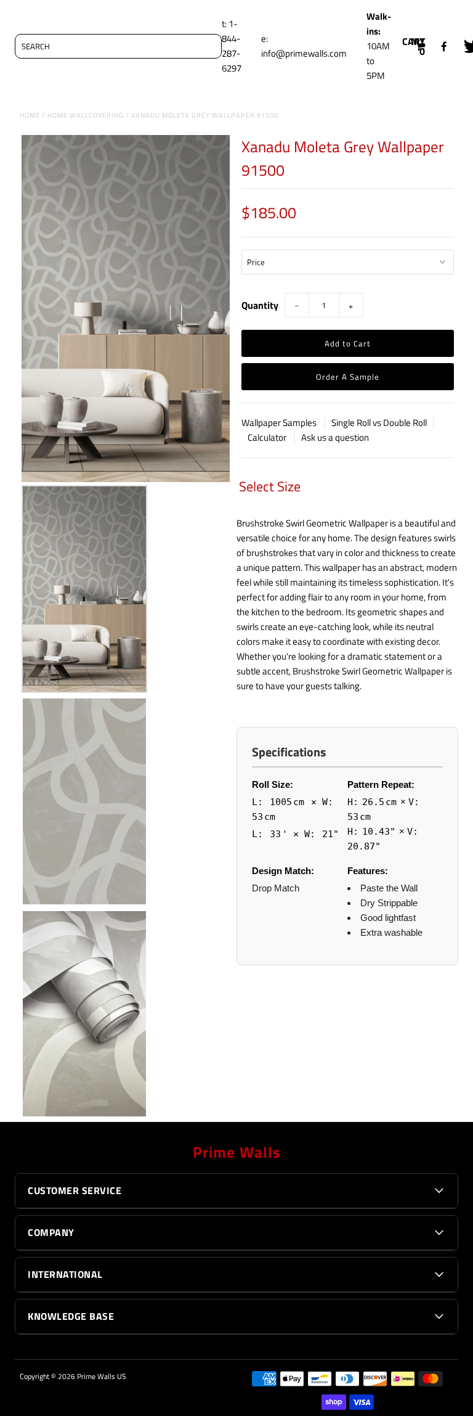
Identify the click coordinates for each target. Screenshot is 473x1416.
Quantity (259, 305)
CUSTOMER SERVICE (74, 1190)
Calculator (268, 437)
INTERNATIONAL (65, 1274)
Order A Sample (347, 376)
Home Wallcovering (85, 115)
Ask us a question (335, 437)
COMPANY (51, 1232)
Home (30, 115)
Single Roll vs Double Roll (379, 422)
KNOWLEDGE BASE (71, 1316)
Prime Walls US (101, 1376)
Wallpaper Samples (279, 422)
